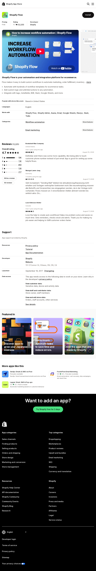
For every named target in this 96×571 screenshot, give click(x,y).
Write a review (9, 178)
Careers (52, 492)
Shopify (33, 25)
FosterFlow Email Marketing (67, 372)
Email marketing (33, 130)
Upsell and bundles (57, 453)
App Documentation (34, 253)
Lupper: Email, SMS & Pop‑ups (21, 382)
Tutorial (29, 249)
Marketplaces (55, 444)
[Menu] (93, 4)
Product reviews (56, 448)
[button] (24, 374)
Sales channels (9, 439)
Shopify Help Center (11, 488)
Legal (51, 515)
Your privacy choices (11, 563)
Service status (55, 520)
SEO (50, 462)
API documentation (10, 492)
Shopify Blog (7, 506)
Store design (7, 457)
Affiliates (53, 511)
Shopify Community (10, 497)
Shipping (52, 467)
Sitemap (5, 557)
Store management (10, 467)
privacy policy (45, 279)
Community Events (10, 501)
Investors (53, 497)
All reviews (8, 183)
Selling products (9, 448)
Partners (52, 506)
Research (6, 511)
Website (29, 262)
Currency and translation (60, 471)
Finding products (9, 444)
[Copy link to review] (45, 144)
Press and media (56, 501)
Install (88, 15)
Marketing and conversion (14, 462)
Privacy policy (32, 246)
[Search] (88, 4)
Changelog (49, 271)
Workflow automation (35, 122)
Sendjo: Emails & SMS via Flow (21, 372)
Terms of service (9, 545)
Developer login (9, 539)
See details (31, 304)
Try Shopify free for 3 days (48, 409)
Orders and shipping (11, 453)
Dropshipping (55, 439)
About (51, 488)
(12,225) (21, 25)
